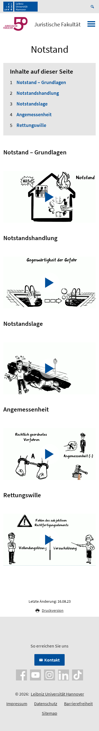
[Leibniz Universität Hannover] (20, 7)
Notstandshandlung (37, 93)
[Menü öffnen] (91, 25)
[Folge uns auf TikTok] (77, 674)
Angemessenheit (34, 114)
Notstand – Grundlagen (41, 82)
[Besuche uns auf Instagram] (49, 674)
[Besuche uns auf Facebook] (21, 674)
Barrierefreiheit (78, 703)
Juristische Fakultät (57, 24)
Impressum (16, 703)
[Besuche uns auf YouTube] (35, 674)
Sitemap (49, 713)
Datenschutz (45, 703)
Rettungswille (31, 125)
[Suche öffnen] (93, 7)
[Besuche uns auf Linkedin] (63, 674)
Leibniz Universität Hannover (57, 694)
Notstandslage (32, 104)
